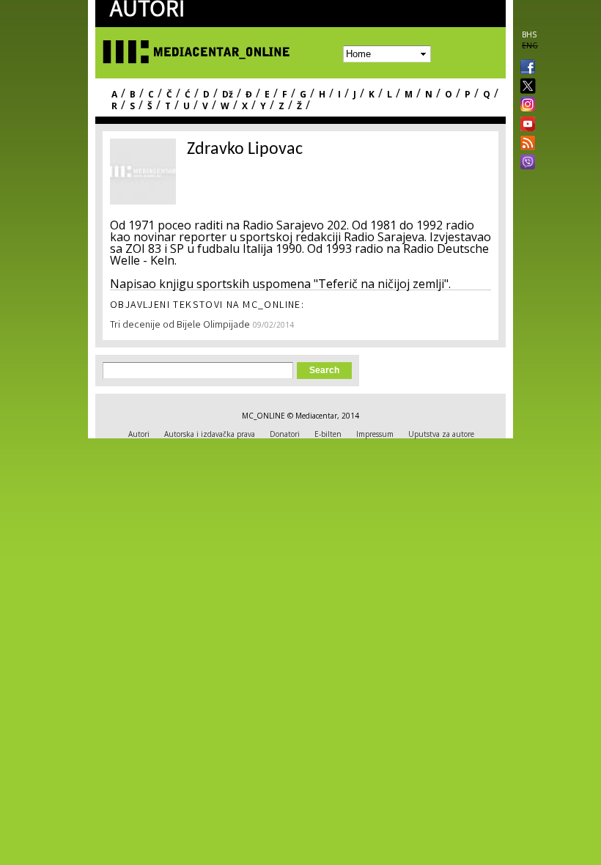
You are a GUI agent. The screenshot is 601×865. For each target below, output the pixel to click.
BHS (529, 34)
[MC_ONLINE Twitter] (524, 87)
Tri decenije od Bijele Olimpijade (180, 325)
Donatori (285, 434)
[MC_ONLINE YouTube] (525, 124)
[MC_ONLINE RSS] (525, 144)
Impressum (375, 434)
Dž (227, 94)
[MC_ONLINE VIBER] (525, 163)
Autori (139, 434)
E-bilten (328, 434)
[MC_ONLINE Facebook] (525, 68)
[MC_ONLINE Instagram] (525, 105)
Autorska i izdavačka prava (209, 434)
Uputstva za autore (441, 434)
